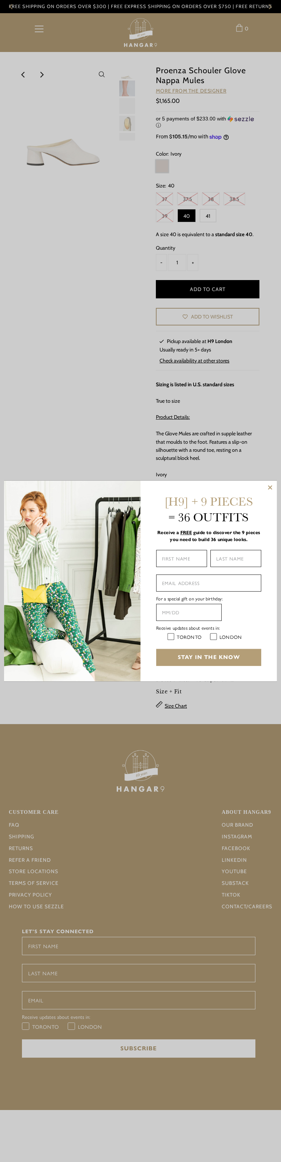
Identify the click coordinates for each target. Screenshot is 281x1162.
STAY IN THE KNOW (209, 657)
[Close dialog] (270, 488)
